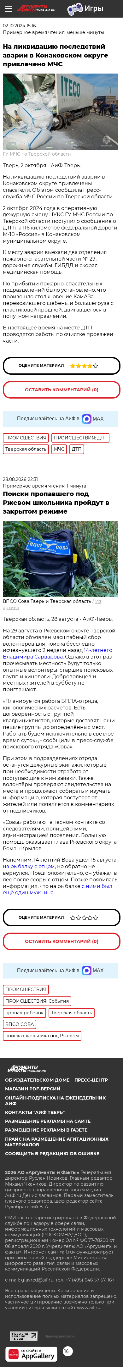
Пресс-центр (91, 1080)
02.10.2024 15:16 (19, 26)
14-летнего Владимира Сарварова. (57, 653)
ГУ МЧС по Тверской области (37, 154)
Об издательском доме (37, 1080)
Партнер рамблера (59, 1336)
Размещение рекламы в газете (46, 1130)
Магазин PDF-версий (33, 1089)
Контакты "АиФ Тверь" (35, 1112)
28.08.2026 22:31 (20, 479)
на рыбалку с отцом (29, 866)
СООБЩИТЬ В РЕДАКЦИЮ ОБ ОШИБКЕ (52, 1153)
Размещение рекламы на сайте (48, 1121)
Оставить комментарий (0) (61, 390)
